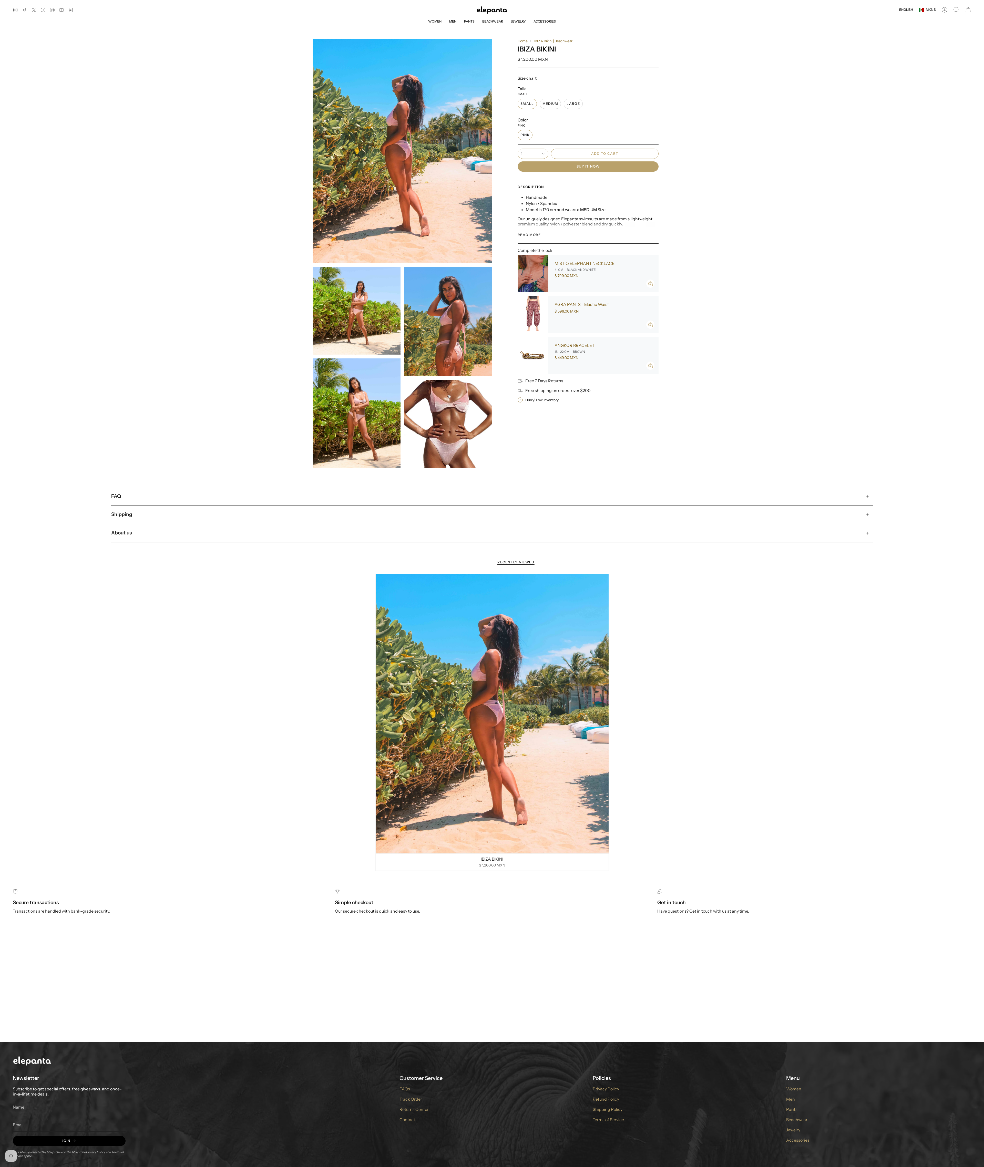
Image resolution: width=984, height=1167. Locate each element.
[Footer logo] (32, 1060)
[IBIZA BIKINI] (492, 713)
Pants (791, 1109)
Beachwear (796, 1119)
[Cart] (968, 9)
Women (793, 1088)
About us (121, 533)
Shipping (121, 514)
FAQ (116, 496)
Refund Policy (606, 1099)
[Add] (650, 284)
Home (523, 41)
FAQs (404, 1088)
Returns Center (414, 1109)
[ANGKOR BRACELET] (533, 355)
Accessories (797, 1140)
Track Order (410, 1099)
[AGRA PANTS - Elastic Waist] (533, 314)
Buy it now (588, 166)
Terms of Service (608, 1119)
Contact (407, 1119)
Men (790, 1099)
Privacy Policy (95, 1152)
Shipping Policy (607, 1109)
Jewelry (793, 1129)
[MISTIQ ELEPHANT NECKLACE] (533, 273)
